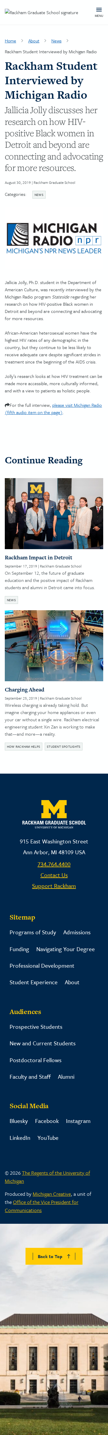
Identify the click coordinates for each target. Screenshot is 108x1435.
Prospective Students (36, 1026)
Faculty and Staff (30, 1076)
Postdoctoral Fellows (36, 1060)
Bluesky (19, 1121)
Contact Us (54, 875)
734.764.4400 (54, 864)
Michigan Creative (52, 1194)
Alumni (66, 1076)
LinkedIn (20, 1137)
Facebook (47, 1121)
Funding (19, 949)
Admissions (77, 932)
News (56, 40)
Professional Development (42, 965)
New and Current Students (43, 1043)
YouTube (48, 1137)
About (33, 40)
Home (10, 40)
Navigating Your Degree (65, 949)
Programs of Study (33, 932)
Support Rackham (54, 886)
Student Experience (34, 982)
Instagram (78, 1121)
